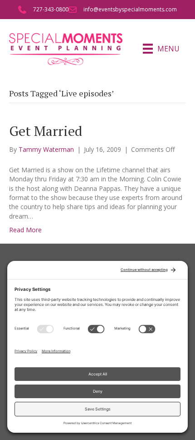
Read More (25, 229)
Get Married (46, 131)
